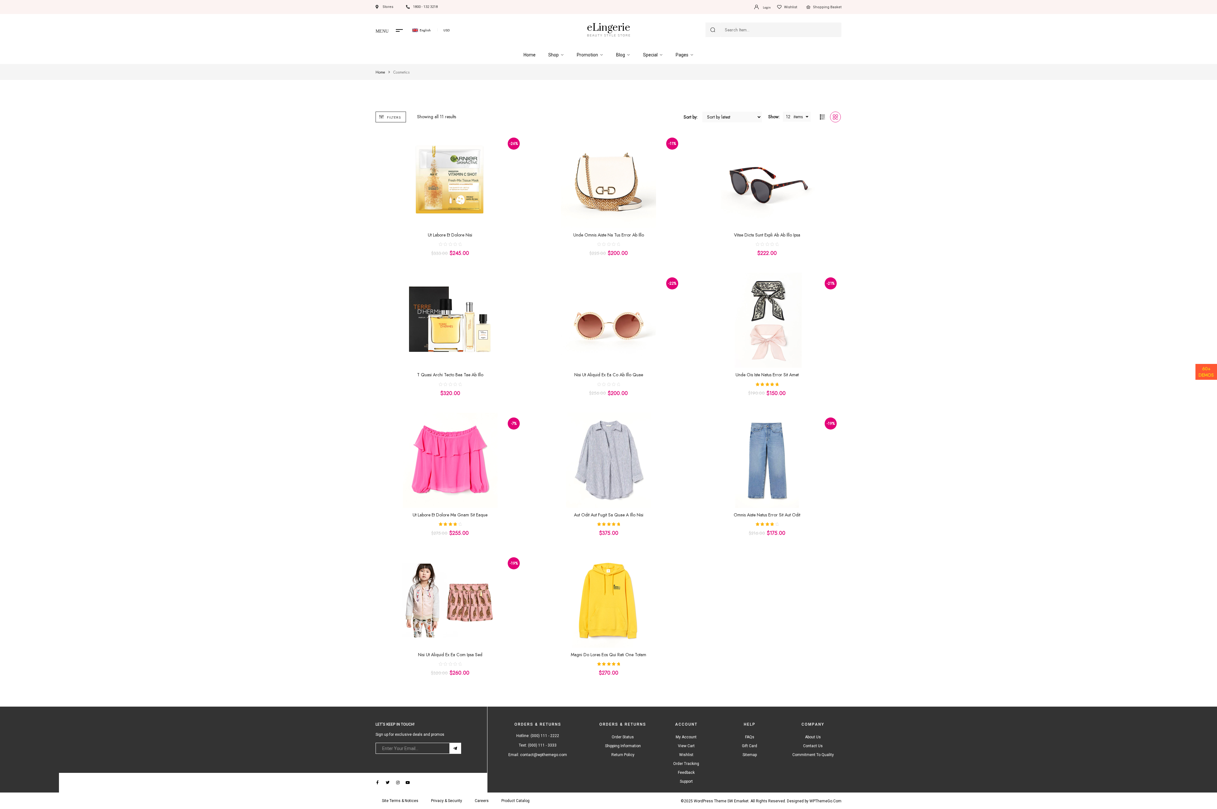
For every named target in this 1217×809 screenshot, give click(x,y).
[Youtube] (408, 783)
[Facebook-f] (377, 783)
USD (446, 30)
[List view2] (822, 117)
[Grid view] (835, 117)
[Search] (712, 30)
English (425, 30)
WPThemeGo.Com (825, 801)
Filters (394, 117)
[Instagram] (398, 783)
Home (380, 72)
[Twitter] (388, 783)
